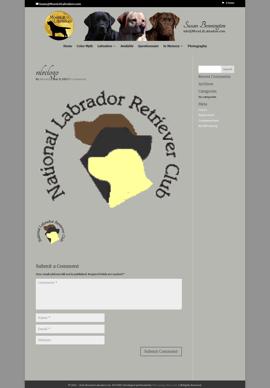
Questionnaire (148, 46)
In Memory (171, 46)
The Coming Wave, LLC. (165, 385)
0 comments (78, 79)
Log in (202, 109)
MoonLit (45, 79)
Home (67, 46)
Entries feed (206, 115)
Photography (197, 46)
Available (127, 46)
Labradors (105, 46)
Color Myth (85, 46)
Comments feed (208, 120)
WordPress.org (208, 126)
